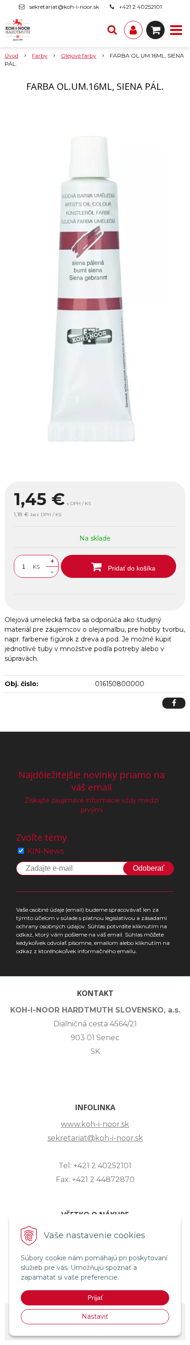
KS (36, 566)
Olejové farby (78, 55)
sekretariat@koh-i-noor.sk (64, 6)
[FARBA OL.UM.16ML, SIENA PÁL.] (95, 289)
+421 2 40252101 (140, 6)
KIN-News (45, 851)
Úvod (11, 55)
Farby (40, 55)
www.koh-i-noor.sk (95, 1124)
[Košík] (155, 30)
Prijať (95, 1297)
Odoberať (148, 868)
